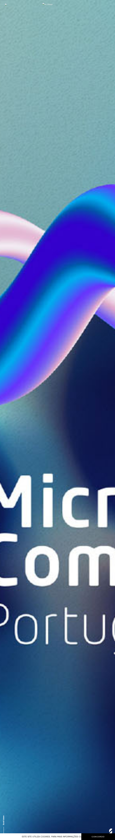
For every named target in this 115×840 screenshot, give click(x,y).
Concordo (98, 837)
